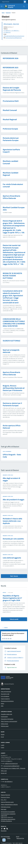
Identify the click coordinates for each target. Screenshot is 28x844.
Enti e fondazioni (5, 696)
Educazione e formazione (7, 719)
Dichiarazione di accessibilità (8, 812)
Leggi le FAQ (4, 815)
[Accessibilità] (4, 840)
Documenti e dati (5, 694)
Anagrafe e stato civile (8, 475)
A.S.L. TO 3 (3, 800)
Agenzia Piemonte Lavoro (7, 802)
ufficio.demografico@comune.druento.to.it (14, 36)
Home (3, 12)
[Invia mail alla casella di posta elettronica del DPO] (8, 781)
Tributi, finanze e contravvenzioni (9, 721)
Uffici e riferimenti (7, 451)
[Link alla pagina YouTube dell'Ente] (4, 829)
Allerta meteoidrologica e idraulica (9, 804)
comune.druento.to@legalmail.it (14, 38)
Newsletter (3, 831)
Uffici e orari (4, 771)
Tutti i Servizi (14, 576)
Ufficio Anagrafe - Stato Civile (11, 24)
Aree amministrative (6, 691)
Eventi (2, 747)
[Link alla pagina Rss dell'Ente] (7, 829)
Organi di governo (5, 699)
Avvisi (2, 737)
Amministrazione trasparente (8, 814)
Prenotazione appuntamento (8, 819)
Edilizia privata (4, 724)
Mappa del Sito (20, 838)
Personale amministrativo (7, 701)
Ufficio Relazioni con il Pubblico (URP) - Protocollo (13, 768)
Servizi (17, 836)
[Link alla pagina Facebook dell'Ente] (2, 829)
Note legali (3, 809)
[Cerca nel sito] (23, 6)
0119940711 (9, 761)
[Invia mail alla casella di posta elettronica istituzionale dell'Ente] (11, 763)
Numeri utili (4, 773)
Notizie (4, 592)
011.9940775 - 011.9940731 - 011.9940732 (11, 31)
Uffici (2, 706)
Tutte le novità (14, 619)
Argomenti (8, 12)
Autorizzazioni (4, 716)
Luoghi (2, 745)
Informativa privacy (5, 807)
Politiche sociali (4, 726)
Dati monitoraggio (5, 836)
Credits (8, 838)
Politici (2, 703)
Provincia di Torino (5, 797)
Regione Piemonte (5, 1)
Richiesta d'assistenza (6, 821)
